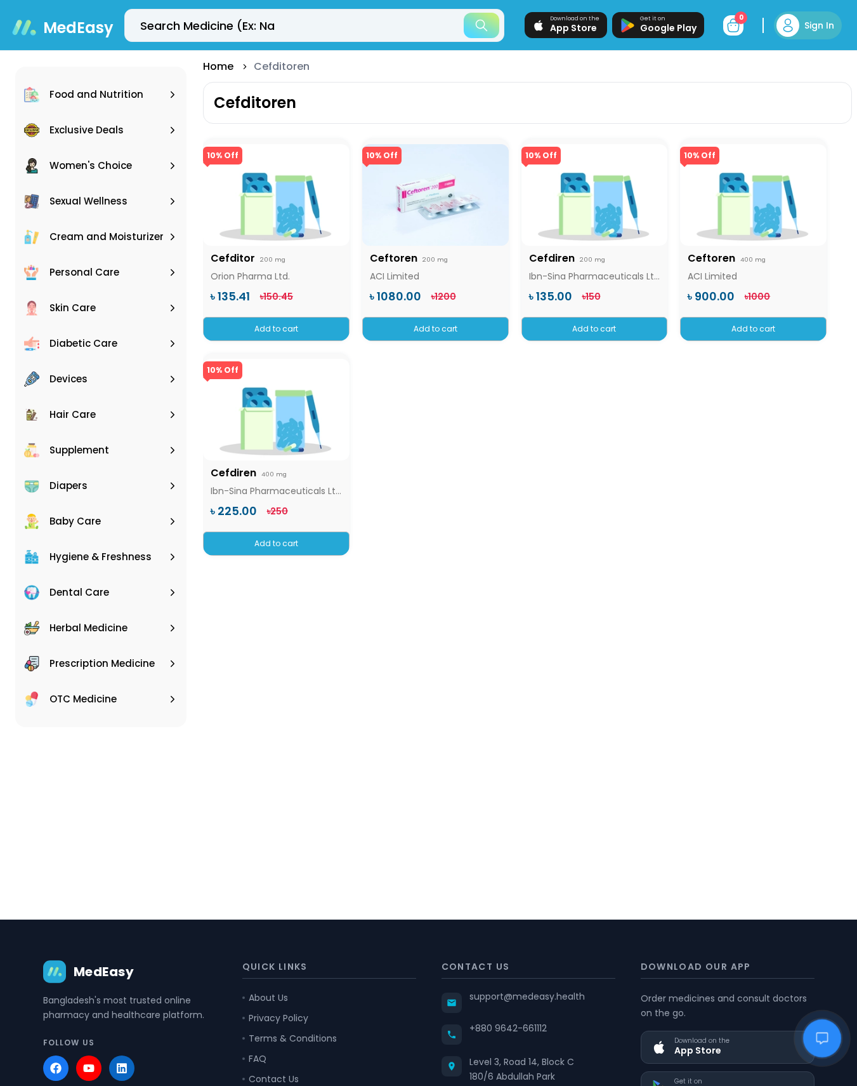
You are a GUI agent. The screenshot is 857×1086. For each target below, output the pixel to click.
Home (218, 66)
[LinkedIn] (121, 1068)
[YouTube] (88, 1068)
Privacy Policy (278, 1018)
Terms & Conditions (293, 1038)
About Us (268, 997)
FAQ (257, 1058)
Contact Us (274, 1079)
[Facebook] (56, 1068)
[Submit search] (481, 25)
